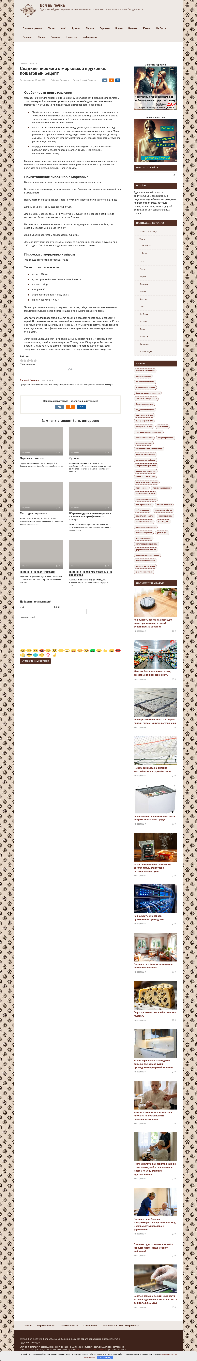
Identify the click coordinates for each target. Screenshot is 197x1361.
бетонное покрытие (144, 404)
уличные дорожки (144, 533)
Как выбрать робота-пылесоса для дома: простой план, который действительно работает (153, 623)
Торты (51, 28)
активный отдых (143, 376)
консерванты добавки (145, 460)
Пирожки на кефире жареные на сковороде (90, 573)
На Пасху (161, 28)
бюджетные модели (145, 410)
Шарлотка (71, 37)
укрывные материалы (146, 527)
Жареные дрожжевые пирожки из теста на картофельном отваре (90, 516)
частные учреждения (145, 566)
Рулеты (76, 28)
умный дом (162, 533)
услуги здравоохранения (146, 544)
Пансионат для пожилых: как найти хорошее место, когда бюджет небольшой (153, 1248)
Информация (90, 37)
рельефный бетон (143, 505)
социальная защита (144, 516)
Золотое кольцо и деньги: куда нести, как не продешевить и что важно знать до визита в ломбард (155, 1299)
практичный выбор (161, 488)
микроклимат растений (146, 465)
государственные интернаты (149, 432)
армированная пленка (145, 387)
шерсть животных (144, 572)
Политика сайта (69, 1325)
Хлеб (63, 28)
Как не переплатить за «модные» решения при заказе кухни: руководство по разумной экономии (153, 1064)
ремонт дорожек (164, 505)
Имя (22, 607)
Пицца (41, 37)
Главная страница (32, 28)
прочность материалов (146, 499)
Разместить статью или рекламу (121, 1325)
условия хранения (143, 538)
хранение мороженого (145, 561)
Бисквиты (146, 245)
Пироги (90, 28)
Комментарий (27, 617)
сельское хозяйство (163, 510)
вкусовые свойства (144, 415)
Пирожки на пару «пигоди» (37, 571)
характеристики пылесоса (147, 555)
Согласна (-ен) (104, 1357)
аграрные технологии (145, 371)
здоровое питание (144, 443)
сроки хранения (165, 516)
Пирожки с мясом (32, 458)
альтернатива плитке (145, 382)
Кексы (146, 28)
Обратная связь (46, 1325)
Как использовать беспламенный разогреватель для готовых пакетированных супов (152, 868)
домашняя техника (144, 438)
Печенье (27, 37)
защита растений (165, 438)
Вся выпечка (52, 5)
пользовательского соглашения (90, 1349)
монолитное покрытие (145, 471)
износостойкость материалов (149, 449)
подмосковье (142, 488)
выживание (162, 426)
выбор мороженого (144, 421)
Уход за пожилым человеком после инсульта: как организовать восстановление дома (153, 1115)
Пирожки (105, 28)
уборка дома (163, 521)
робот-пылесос (142, 510)
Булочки (132, 28)
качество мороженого (145, 454)
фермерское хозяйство (146, 549)
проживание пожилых (145, 493)
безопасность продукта (146, 398)
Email (57, 607)
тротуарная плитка (144, 521)
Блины (119, 28)
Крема (144, 253)
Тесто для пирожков (33, 513)
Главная (27, 1325)
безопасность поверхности (148, 393)
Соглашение (90, 1325)
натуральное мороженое (146, 482)
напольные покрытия (145, 477)
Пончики (55, 37)
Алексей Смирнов (29, 380)
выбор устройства (144, 426)
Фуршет (74, 458)
